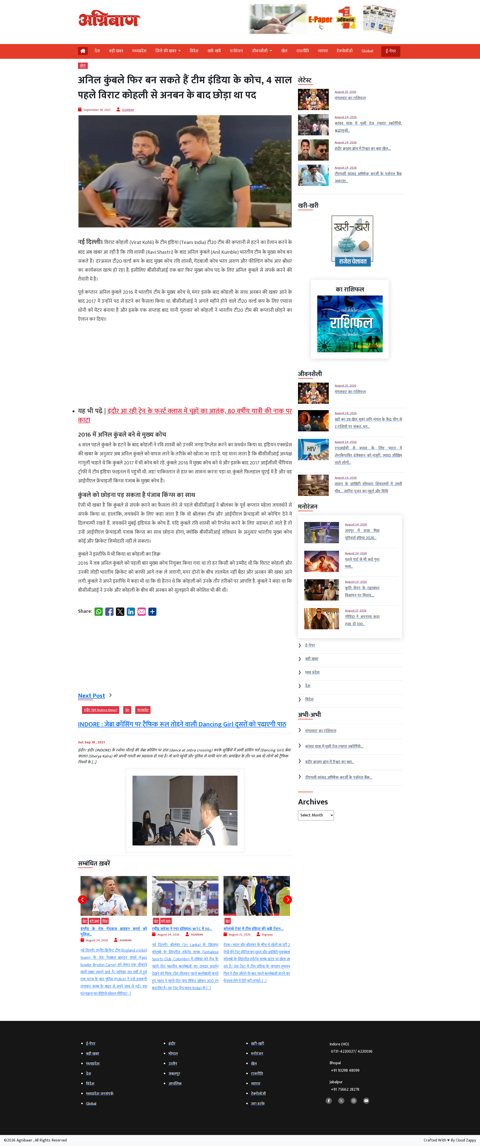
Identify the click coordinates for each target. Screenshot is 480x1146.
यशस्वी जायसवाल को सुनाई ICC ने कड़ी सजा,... (257, 932)
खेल (284, 51)
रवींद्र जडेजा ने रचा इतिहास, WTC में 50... (110, 929)
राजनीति (302, 51)
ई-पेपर (391, 51)
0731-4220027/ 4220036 (351, 1051)
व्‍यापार (323, 51)
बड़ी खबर (116, 51)
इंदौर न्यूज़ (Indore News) (100, 710)
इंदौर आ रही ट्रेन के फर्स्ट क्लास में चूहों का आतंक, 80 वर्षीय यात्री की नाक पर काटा (185, 416)
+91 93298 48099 (345, 1070)
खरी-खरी (214, 51)
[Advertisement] (185, 363)
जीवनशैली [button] (260, 51)
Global (367, 51)
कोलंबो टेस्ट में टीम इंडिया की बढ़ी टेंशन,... (182, 929)
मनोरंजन (236, 51)
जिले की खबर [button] (166, 51)
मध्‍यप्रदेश (139, 51)
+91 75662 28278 (345, 1089)
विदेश (194, 51)
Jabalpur (344, 1086)
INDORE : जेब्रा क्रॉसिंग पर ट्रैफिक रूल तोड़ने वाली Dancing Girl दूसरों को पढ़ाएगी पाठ (182, 724)
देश (97, 51)
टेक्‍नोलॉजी (344, 51)
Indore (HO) (351, 1048)
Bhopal (345, 1067)
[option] (113, 934)
